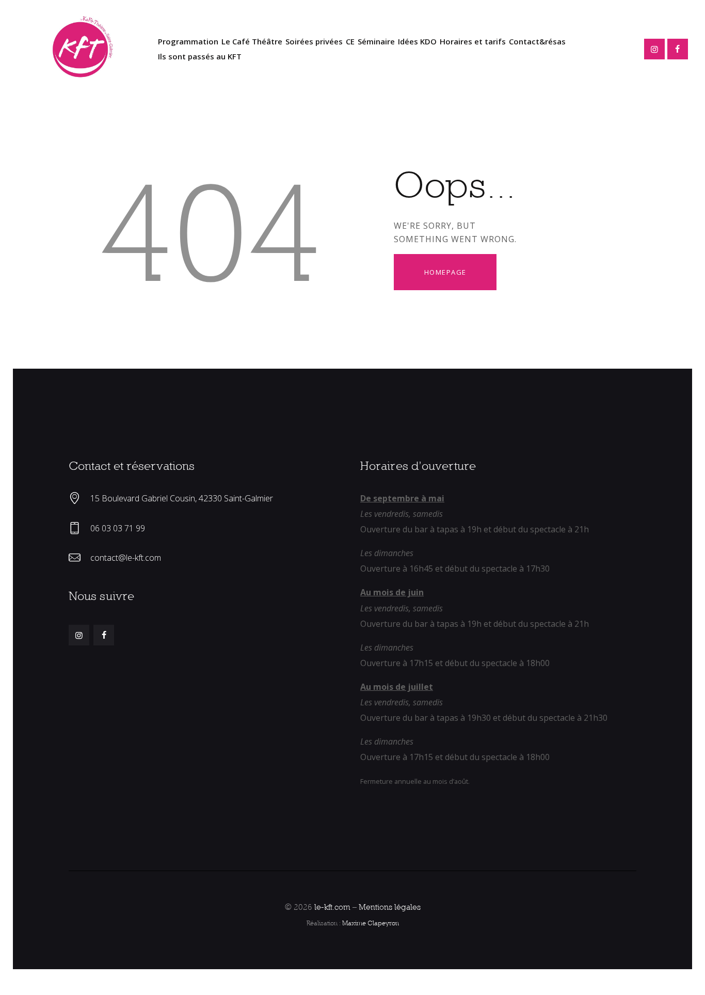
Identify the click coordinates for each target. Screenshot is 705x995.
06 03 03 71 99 (117, 528)
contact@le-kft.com (125, 557)
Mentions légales (390, 906)
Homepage (445, 272)
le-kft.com (332, 906)
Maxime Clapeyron (370, 923)
